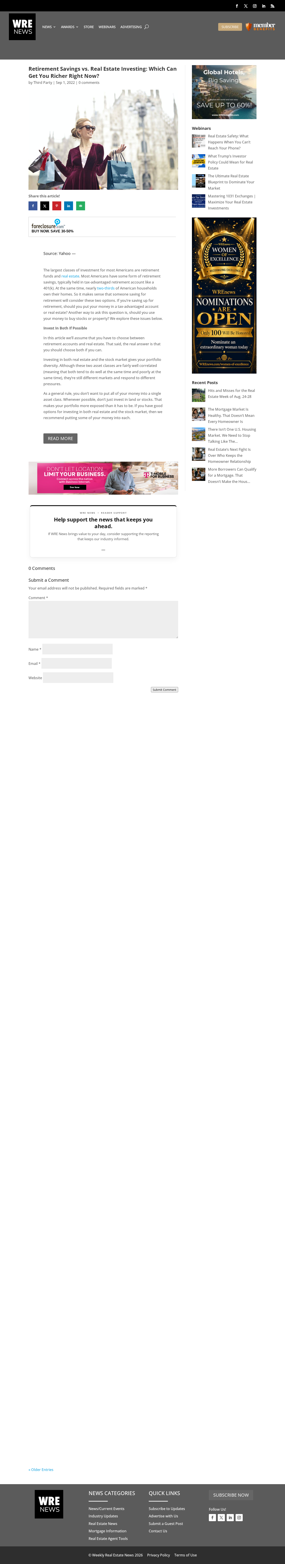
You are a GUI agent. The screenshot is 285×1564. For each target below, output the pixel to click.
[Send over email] (80, 205)
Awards (67, 27)
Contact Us (158, 1531)
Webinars (107, 27)
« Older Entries (40, 1469)
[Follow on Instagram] (254, 6)
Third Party (42, 82)
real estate (70, 276)
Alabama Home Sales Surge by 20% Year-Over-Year (95, 810)
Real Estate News (103, 1523)
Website (35, 677)
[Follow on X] (245, 6)
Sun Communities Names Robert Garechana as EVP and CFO (100, 1069)
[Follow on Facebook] (236, 6)
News (47, 27)
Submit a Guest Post (166, 1523)
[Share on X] (44, 205)
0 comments (89, 82)
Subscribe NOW (231, 1495)
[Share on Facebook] (32, 205)
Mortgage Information (107, 1531)
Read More (60, 438)
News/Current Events (106, 1508)
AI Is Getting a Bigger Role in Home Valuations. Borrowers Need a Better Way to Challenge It (90, 1447)
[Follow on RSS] (272, 6)
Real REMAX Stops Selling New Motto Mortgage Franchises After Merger (91, 1195)
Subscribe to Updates (167, 1508)
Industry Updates (103, 1516)
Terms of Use (185, 1555)
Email (34, 663)
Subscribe (230, 27)
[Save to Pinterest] (56, 205)
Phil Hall (44, 812)
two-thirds (106, 288)
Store (89, 27)
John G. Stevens (51, 938)
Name (34, 649)
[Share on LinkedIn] (68, 205)
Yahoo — (67, 253)
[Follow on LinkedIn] (263, 6)
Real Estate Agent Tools (108, 1538)
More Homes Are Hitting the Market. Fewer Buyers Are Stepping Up (100, 933)
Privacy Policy (158, 1555)
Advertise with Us (163, 1516)
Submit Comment (164, 690)
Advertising (131, 27)
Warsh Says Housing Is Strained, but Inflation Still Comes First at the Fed (102, 1321)
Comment (38, 597)
